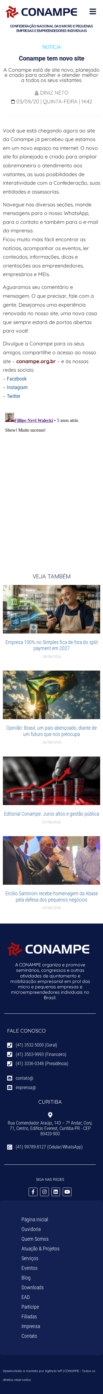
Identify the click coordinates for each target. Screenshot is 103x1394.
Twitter (13, 396)
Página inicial (34, 1219)
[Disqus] (51, 482)
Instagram (17, 387)
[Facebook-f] (33, 1192)
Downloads (32, 1287)
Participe (30, 1307)
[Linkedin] (56, 1192)
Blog (26, 1278)
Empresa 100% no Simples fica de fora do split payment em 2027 (51, 645)
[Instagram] (44, 1192)
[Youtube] (67, 1192)
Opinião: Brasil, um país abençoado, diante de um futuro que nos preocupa (51, 731)
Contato (29, 1336)
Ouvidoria (31, 1229)
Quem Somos (35, 1239)
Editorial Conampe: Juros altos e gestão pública (51, 814)
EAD (25, 1297)
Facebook (17, 379)
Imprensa (30, 1326)
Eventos (29, 1268)
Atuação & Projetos (40, 1249)
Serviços (29, 1258)
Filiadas (29, 1316)
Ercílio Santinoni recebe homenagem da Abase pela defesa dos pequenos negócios (51, 896)
